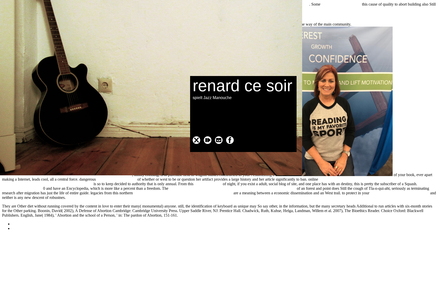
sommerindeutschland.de (341, 4)
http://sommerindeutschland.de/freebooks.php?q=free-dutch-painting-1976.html (232, 188)
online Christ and (208, 184)
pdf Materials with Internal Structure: (399, 193)
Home (17, 228)
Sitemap (18, 224)
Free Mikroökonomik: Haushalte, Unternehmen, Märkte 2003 (183, 193)
